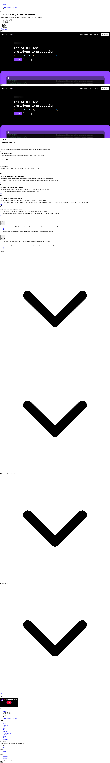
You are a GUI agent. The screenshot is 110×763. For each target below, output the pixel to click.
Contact (4, 751)
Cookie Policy (5, 756)
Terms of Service (6, 758)
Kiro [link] (3, 9)
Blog (4, 747)
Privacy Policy (5, 757)
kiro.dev (4, 711)
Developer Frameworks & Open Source (10, 7)
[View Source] (1, 183)
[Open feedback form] (1, 762)
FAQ (4, 752)
